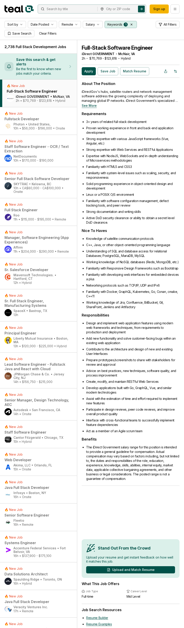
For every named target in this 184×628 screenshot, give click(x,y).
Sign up (159, 9)
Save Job (108, 71)
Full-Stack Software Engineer (117, 48)
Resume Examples (99, 624)
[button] (131, 24)
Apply (88, 71)
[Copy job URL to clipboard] (166, 71)
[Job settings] (175, 71)
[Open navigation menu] (175, 8)
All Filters (170, 24)
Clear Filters (48, 33)
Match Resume (134, 71)
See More (89, 105)
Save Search (21, 33)
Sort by (12, 24)
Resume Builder (97, 618)
